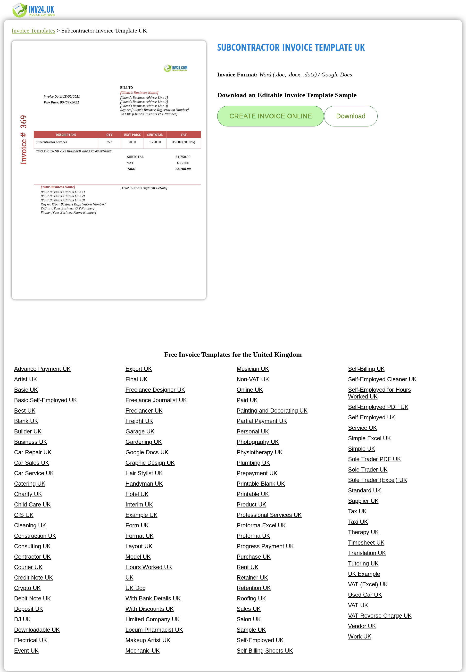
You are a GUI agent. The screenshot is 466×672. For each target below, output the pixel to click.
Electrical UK (30, 640)
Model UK (138, 556)
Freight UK (139, 421)
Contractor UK (32, 556)
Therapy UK (363, 532)
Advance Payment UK (42, 368)
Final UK (136, 379)
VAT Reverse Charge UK (380, 615)
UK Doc (135, 588)
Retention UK (254, 588)
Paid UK (247, 400)
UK (129, 577)
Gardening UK (143, 442)
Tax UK (357, 511)
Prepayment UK (257, 473)
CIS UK (23, 515)
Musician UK (253, 368)
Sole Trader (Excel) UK (377, 480)
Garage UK (139, 431)
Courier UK (28, 567)
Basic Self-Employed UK (45, 400)
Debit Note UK (32, 598)
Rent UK (247, 567)
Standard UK (364, 490)
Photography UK (258, 442)
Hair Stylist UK (144, 473)
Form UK (137, 525)
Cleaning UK (30, 525)
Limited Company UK (152, 619)
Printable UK (253, 494)
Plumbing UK (253, 462)
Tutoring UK (363, 563)
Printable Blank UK (261, 483)
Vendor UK (362, 626)
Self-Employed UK (260, 640)
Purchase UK (254, 556)
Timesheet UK (366, 542)
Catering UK (29, 483)
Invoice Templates (33, 30)
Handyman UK (144, 483)
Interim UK (139, 504)
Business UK (30, 442)
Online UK (250, 389)
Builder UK (28, 431)
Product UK (251, 504)
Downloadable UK (37, 629)
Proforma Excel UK (261, 525)
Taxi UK (358, 521)
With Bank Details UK (153, 598)
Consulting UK (32, 546)
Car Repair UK (32, 452)
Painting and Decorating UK (272, 410)
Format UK (139, 535)
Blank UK (26, 421)
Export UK (138, 368)
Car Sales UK (31, 462)
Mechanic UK (142, 650)
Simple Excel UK (369, 438)
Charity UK (28, 494)
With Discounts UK (149, 609)
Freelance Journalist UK (156, 400)
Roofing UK (251, 598)
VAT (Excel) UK (368, 584)
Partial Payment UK (262, 421)
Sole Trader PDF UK (374, 459)
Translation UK (367, 553)
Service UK (362, 427)
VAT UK (358, 605)
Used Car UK (365, 594)
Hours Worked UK (148, 567)
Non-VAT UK (253, 379)
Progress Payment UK (265, 546)
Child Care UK (32, 504)
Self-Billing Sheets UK (265, 650)
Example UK (141, 515)
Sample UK (251, 629)
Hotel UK (137, 494)
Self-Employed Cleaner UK (382, 379)
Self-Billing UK (366, 368)
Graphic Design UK (150, 462)
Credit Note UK (33, 577)
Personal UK (253, 431)
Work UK (359, 636)
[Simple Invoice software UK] (36, 17)
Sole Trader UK (368, 469)
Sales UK (249, 609)
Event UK (26, 650)
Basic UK (26, 389)
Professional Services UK (269, 515)
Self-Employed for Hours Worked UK (379, 393)
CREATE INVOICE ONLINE (270, 116)
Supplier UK (363, 501)
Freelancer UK (144, 410)
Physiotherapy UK (260, 452)
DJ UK (22, 619)
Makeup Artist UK (147, 640)
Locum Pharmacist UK (154, 629)
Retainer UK (252, 577)
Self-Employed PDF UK (378, 407)
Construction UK (35, 535)
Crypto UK (27, 588)
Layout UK (138, 546)
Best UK (24, 410)
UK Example (364, 574)
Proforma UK (253, 535)
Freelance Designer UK (155, 389)
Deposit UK (28, 609)
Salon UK (249, 619)
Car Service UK (34, 473)
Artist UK (25, 379)
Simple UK (361, 448)
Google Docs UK (146, 452)
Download (351, 116)
